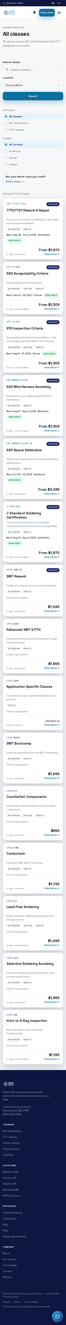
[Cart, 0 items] (34, 12)
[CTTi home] (9, 12)
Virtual (13, 157)
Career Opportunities (14, 1236)
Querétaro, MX (11, 1189)
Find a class (46, 12)
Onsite (13, 164)
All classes (15, 116)
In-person (15, 151)
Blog (5, 1224)
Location (8, 77)
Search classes (11, 62)
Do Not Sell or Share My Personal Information (26, 1306)
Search (33, 96)
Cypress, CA (9, 1177)
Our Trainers (9, 1259)
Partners (7, 1277)
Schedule (8, 1155)
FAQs (5, 1230)
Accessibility (31, 1302)
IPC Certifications (12, 1131)
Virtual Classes (11, 1149)
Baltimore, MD (10, 1171)
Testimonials (10, 1265)
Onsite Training (11, 1143)
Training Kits (10, 1218)
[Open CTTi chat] (57, 1316)
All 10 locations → (12, 1195)
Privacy (6, 1302)
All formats (16, 144)
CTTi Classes (16, 129)
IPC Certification (19, 123)
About (6, 1253)
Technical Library (12, 1212)
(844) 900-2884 (12, 1114)
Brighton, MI (9, 1183)
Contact (7, 1271)
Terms (17, 1302)
